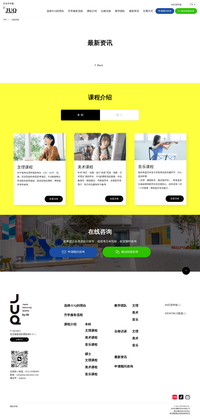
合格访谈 (106, 11)
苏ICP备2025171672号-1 (182, 411)
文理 (135, 305)
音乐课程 (91, 344)
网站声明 (14, 406)
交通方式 (148, 11)
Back (100, 65)
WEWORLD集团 (174, 313)
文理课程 (91, 330)
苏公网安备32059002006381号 (180, 413)
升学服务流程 (75, 11)
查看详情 (53, 199)
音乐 (135, 319)
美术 (135, 312)
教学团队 (120, 11)
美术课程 (91, 337)
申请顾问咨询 (164, 11)
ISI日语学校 (176, 4)
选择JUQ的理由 (55, 11)
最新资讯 (134, 11)
